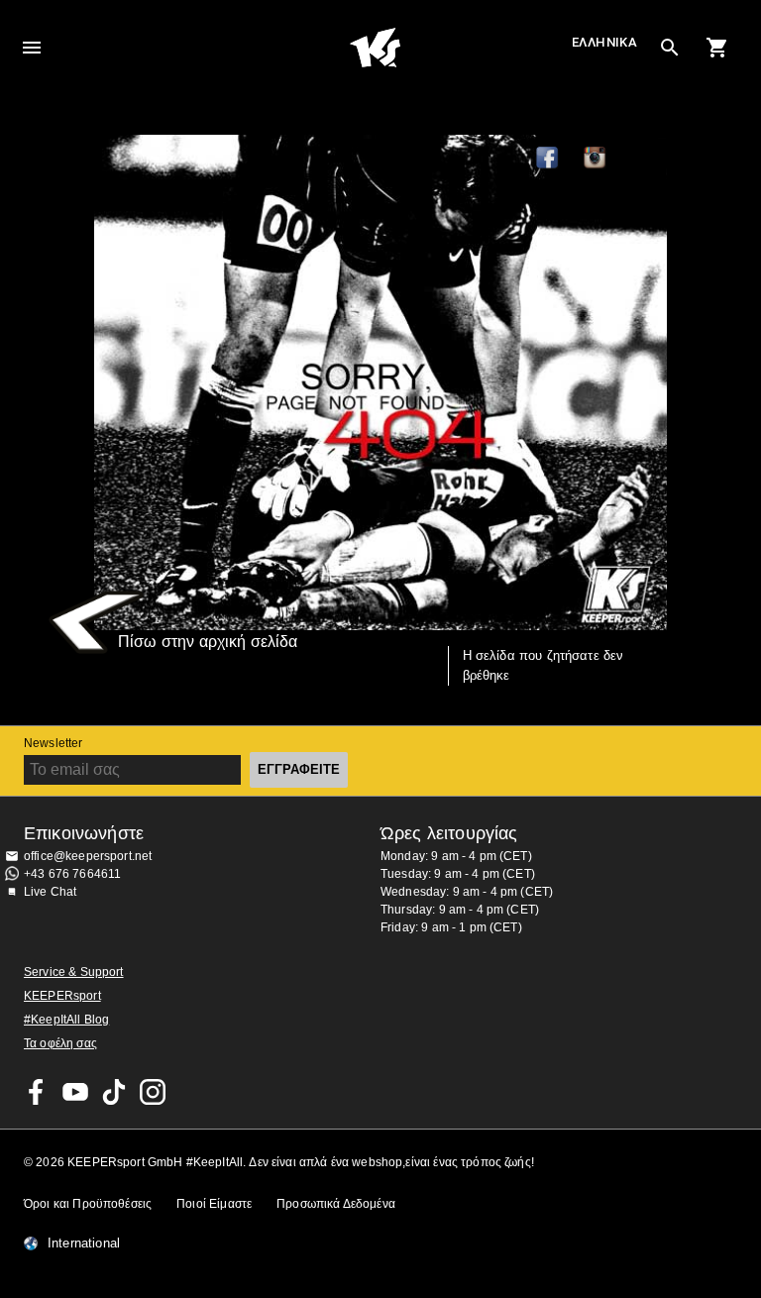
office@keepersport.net (88, 856)
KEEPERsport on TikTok (114, 1092)
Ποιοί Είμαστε (214, 1204)
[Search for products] (670, 47)
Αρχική (374, 47)
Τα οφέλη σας (60, 1043)
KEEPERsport (62, 996)
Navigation (31, 47)
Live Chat (50, 892)
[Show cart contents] (717, 47)
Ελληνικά (604, 42)
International (84, 1243)
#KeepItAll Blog (66, 1020)
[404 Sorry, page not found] (380, 382)
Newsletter (53, 743)
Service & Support (74, 972)
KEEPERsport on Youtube (75, 1092)
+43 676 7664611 (72, 874)
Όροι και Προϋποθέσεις (88, 1204)
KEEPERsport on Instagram (595, 158)
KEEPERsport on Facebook (37, 1092)
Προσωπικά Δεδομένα (335, 1204)
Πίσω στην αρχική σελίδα (207, 641)
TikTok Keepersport (643, 158)
